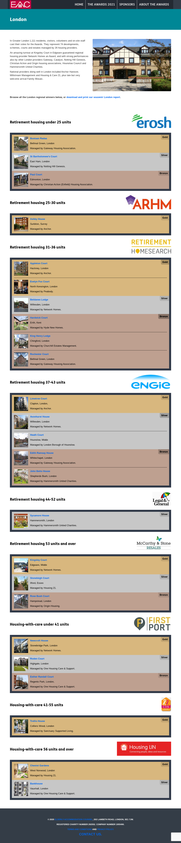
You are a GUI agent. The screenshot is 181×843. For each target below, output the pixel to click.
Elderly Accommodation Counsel (74, 819)
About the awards (154, 4)
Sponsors (127, 4)
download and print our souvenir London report (93, 97)
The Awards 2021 (101, 4)
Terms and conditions (79, 829)
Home (79, 4)
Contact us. (90, 834)
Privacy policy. (105, 829)
